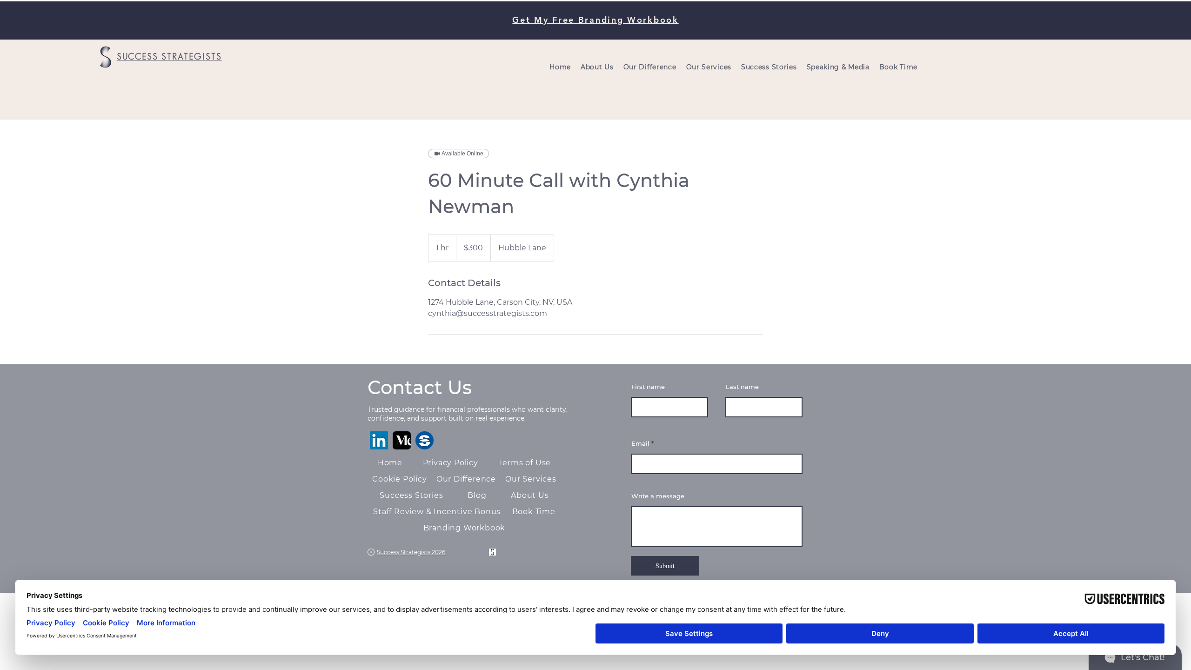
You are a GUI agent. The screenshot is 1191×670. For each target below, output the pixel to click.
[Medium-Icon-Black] (402, 440)
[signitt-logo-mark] (424, 440)
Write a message (657, 496)
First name (648, 387)
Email (640, 444)
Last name (742, 387)
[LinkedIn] (379, 440)
